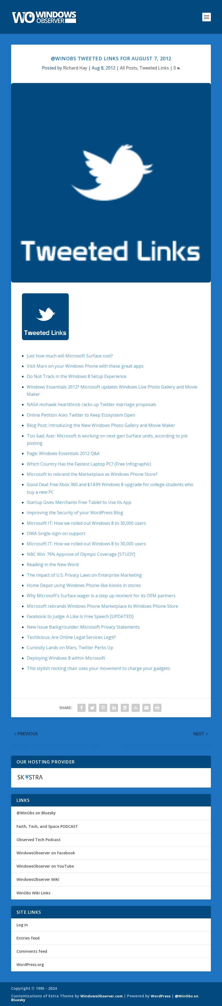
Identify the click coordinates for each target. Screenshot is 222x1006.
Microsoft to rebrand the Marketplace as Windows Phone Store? (92, 474)
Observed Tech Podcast (39, 839)
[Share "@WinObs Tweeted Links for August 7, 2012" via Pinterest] (103, 707)
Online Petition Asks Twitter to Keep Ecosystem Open (81, 415)
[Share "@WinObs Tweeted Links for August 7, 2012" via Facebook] (81, 707)
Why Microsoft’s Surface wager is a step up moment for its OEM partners (101, 596)
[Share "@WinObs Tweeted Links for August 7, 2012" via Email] (146, 707)
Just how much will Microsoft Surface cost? (70, 356)
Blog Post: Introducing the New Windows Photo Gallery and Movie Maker (101, 425)
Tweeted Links (154, 68)
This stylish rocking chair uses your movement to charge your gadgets (98, 668)
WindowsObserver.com (101, 996)
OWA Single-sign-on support (56, 533)
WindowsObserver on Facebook (46, 852)
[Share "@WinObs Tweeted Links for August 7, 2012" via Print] (157, 707)
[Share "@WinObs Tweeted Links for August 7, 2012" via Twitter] (92, 707)
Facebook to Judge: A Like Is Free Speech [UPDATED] (80, 616)
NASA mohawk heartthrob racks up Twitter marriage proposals (91, 404)
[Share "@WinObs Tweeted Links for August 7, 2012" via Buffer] (124, 707)
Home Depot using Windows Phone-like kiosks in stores (84, 585)
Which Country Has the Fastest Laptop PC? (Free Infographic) (89, 464)
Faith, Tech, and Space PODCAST (47, 826)
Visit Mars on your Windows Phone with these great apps (85, 366)
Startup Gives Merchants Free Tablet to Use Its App (79, 502)
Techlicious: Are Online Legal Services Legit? (71, 637)
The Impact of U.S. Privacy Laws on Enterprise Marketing (84, 575)
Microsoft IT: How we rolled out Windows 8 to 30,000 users (86, 523)
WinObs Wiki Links (33, 892)
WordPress (161, 996)
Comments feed (32, 951)
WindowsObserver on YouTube (45, 866)
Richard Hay (75, 68)
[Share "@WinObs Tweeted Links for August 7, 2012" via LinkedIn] (114, 707)
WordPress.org (30, 964)
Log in (22, 924)
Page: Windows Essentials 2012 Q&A (63, 453)
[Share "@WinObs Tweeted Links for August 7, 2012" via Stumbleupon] (135, 707)
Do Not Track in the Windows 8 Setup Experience (76, 376)
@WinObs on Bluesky (36, 812)
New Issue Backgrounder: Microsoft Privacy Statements (83, 627)
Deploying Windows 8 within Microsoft (66, 658)
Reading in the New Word (53, 564)
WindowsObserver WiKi (38, 879)
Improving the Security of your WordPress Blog (75, 513)
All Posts (128, 68)
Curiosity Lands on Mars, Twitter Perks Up (70, 647)
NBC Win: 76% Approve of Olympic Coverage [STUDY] (81, 554)
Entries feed (28, 938)
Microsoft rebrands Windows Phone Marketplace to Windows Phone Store (102, 606)
